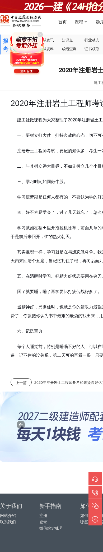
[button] (21, 425)
